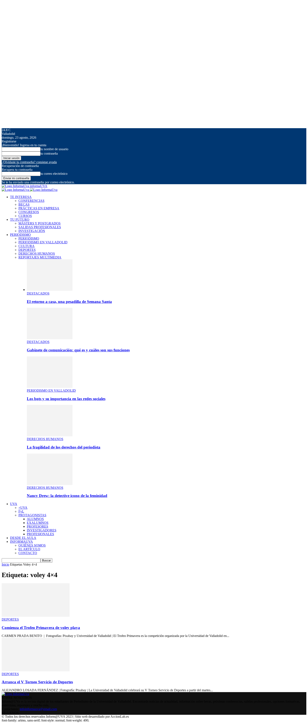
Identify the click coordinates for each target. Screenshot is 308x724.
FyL (21, 511)
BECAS (24, 204)
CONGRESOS (28, 212)
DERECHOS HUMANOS (36, 253)
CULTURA (26, 246)
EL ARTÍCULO (29, 549)
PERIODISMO (20, 234)
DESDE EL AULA (23, 538)
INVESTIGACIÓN (31, 231)
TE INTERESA (21, 197)
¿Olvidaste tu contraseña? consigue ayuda (29, 162)
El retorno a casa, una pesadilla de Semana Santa (69, 301)
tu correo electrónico (53, 173)
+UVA (22, 507)
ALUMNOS (35, 519)
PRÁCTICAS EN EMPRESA (38, 208)
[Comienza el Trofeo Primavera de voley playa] (36, 615)
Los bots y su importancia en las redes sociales (66, 399)
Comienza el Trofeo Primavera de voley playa (41, 627)
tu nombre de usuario (54, 149)
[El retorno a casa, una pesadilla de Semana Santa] (49, 289)
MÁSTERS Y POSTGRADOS (39, 223)
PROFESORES (37, 526)
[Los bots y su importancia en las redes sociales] (49, 387)
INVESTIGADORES (41, 530)
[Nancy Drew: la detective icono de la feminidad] (49, 484)
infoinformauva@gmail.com (38, 709)
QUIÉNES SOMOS (32, 545)
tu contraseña (49, 153)
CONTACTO (27, 553)
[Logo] (16, 190)
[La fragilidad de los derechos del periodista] (49, 435)
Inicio (5, 564)
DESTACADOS (38, 293)
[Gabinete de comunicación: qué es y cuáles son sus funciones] (49, 338)
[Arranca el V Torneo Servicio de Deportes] (36, 670)
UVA (13, 504)
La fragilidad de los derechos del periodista (63, 447)
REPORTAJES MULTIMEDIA (39, 257)
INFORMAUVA (21, 541)
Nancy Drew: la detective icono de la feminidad (67, 495)
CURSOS (25, 216)
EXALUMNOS (37, 522)
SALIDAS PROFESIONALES (39, 227)
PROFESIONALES (40, 534)
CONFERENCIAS (31, 200)
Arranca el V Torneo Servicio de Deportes (37, 682)
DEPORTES (27, 250)
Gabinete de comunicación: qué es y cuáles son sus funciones (78, 350)
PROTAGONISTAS (32, 515)
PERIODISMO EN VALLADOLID (42, 242)
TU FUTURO (19, 219)
